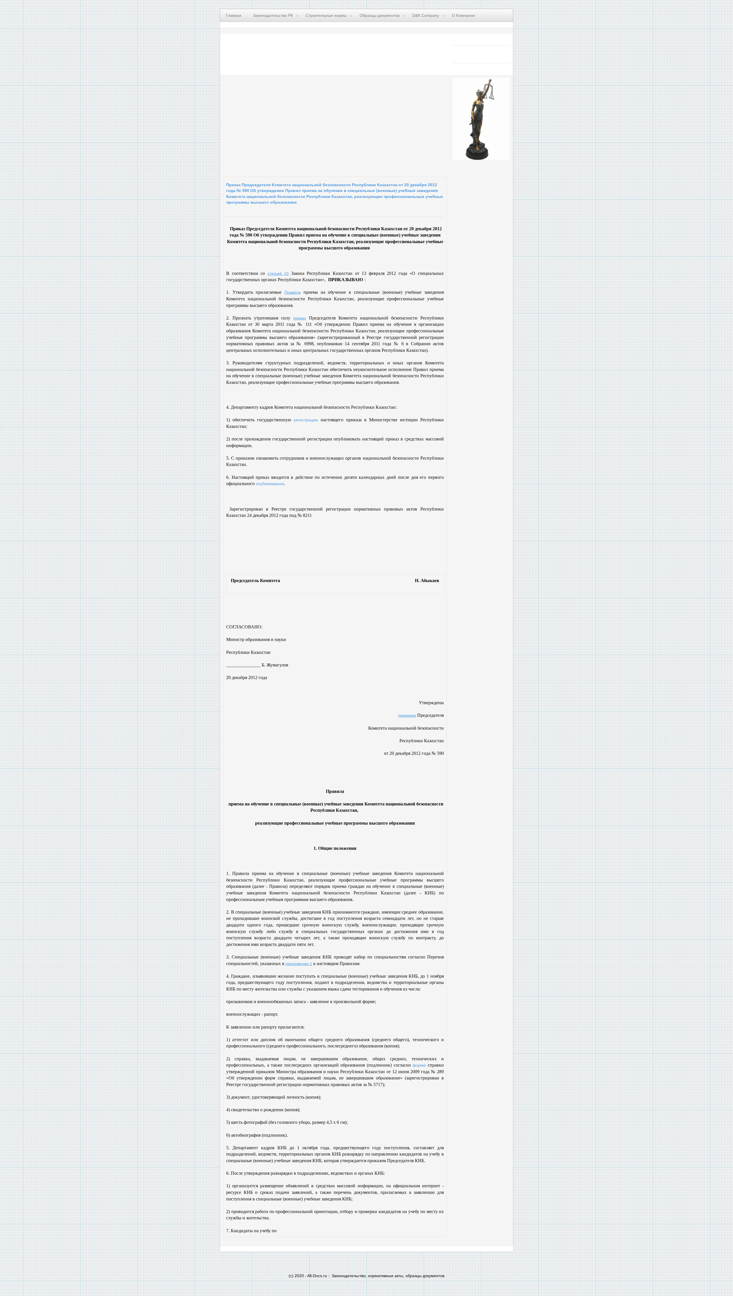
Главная (233, 15)
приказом (407, 715)
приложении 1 (298, 963)
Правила (292, 292)
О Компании (463, 15)
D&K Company (425, 15)
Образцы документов (379, 15)
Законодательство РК (273, 15)
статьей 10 (278, 273)
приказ (299, 318)
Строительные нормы (326, 15)
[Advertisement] (293, 124)
